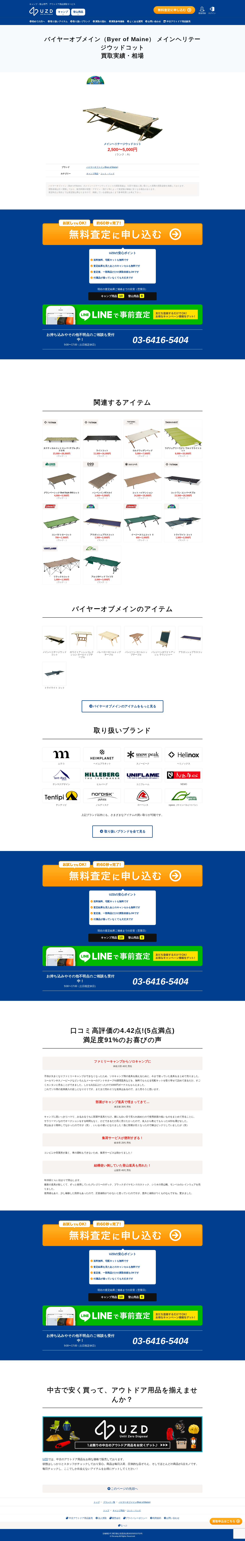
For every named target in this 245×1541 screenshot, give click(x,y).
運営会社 (116, 1518)
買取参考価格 (117, 21)
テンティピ (61, 805)
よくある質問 (136, 21)
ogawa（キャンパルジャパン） (184, 805)
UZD (45, 1459)
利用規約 (156, 1518)
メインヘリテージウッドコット (54, 653)
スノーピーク (142, 763)
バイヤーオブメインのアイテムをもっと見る (124, 706)
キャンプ (63, 11)
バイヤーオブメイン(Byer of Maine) (102, 167)
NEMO (183, 784)
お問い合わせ (154, 21)
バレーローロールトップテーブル (109, 653)
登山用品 (78, 11)
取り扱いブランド (81, 21)
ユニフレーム (142, 784)
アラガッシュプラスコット (190, 653)
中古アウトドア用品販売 (178, 21)
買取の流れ (100, 21)
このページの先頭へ (124, 1488)
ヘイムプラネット (102, 763)
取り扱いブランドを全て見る (125, 831)
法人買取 (102, 1518)
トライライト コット (54, 687)
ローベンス (143, 805)
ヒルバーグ (102, 784)
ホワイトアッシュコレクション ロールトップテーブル (82, 654)
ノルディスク (102, 805)
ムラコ (61, 763)
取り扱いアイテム (59, 21)
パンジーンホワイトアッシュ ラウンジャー (163, 653)
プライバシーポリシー (136, 1518)
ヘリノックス (183, 763)
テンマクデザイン (61, 784)
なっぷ (124, 1525)
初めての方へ (38, 21)
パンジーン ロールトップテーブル (136, 653)
